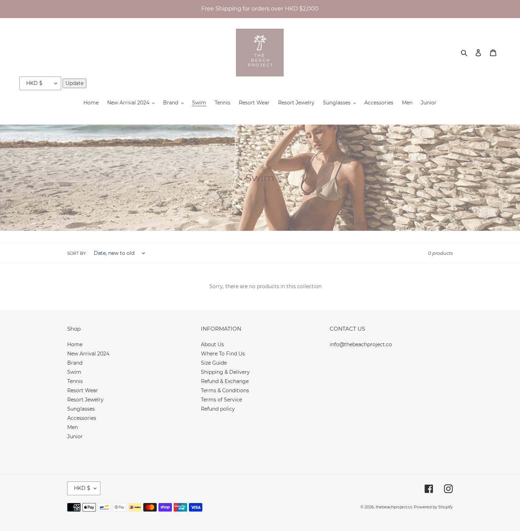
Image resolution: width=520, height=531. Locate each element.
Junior (75, 436)
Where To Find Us (223, 353)
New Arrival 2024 (88, 353)
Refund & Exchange (225, 381)
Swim (74, 372)
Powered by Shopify (433, 506)
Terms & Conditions (225, 390)
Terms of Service (221, 399)
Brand (74, 363)
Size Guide (214, 363)
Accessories (81, 418)
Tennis (75, 381)
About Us (212, 344)
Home (74, 344)
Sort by (76, 253)
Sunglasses (81, 409)
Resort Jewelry (85, 399)
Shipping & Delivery (225, 372)
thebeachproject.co (394, 506)
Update (74, 83)
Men (72, 427)
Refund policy (218, 409)
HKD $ (82, 488)
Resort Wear (82, 390)
